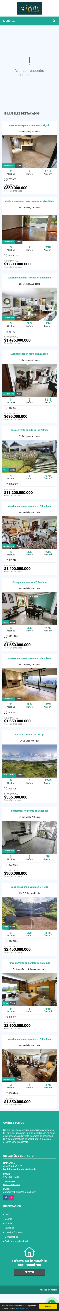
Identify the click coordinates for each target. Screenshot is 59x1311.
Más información (22, 1308)
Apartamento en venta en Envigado (29, 353)
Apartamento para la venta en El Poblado (29, 277)
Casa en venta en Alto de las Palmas (29, 430)
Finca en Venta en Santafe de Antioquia (29, 963)
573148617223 (11, 1176)
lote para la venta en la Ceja (29, 734)
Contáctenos (11, 1236)
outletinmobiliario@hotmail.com (19, 1192)
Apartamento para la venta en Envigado (29, 125)
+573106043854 (11, 1184)
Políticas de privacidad (16, 1241)
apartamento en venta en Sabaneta (29, 810)
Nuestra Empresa (14, 1232)
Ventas (8, 1219)
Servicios (9, 1228)
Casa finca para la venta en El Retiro (29, 887)
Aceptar (48, 1306)
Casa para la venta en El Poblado (29, 582)
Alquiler (8, 1223)
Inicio (7, 1214)
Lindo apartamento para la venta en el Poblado (29, 201)
